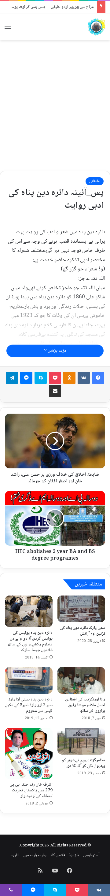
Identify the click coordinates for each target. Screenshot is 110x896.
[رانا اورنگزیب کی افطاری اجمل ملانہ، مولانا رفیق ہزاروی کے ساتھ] (81, 680)
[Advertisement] (55, 101)
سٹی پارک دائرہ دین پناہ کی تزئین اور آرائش (82, 630)
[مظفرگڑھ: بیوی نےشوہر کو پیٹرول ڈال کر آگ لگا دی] (81, 741)
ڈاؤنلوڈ (74, 855)
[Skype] (41, 378)
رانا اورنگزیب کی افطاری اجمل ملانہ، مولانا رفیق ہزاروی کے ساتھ (85, 705)
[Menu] (8, 29)
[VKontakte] (84, 378)
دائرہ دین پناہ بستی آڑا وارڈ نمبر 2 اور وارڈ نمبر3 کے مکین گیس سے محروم (29, 705)
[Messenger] (26, 378)
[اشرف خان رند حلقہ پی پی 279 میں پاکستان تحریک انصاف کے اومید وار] (29, 753)
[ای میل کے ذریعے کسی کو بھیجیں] (55, 391)
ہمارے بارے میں (34, 855)
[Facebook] (98, 378)
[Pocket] (55, 378)
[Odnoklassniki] (69, 378)
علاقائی (94, 181)
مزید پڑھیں (56, 350)
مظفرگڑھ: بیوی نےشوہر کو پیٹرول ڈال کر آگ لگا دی (83, 763)
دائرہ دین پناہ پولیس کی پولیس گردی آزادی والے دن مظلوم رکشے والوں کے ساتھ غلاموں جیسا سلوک (30, 641)
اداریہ (15, 855)
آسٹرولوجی (91, 855)
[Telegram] (12, 378)
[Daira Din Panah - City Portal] (96, 27)
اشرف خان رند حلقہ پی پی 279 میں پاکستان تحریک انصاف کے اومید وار (31, 790)
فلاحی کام (57, 855)
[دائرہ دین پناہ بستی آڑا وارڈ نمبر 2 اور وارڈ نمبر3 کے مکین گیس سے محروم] (29, 680)
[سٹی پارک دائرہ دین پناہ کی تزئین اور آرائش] (81, 609)
